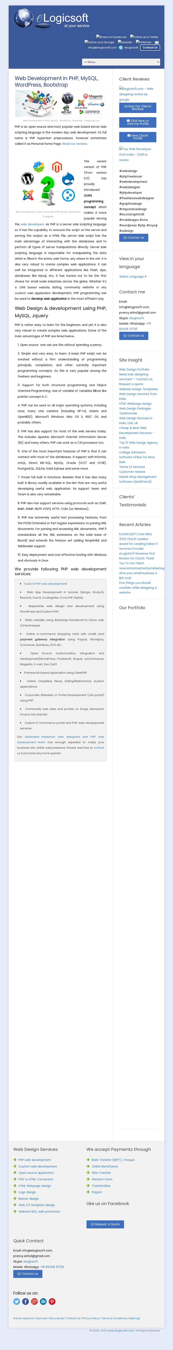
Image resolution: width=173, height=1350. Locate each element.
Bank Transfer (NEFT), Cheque (113, 1160)
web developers (32, 224)
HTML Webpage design (135, 404)
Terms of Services (132, 467)
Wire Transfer (101, 1173)
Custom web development (38, 1167)
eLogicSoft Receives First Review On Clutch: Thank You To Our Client (137, 558)
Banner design (29, 1199)
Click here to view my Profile (138, 122)
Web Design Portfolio (134, 370)
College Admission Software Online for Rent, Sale (137, 457)
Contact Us (150, 48)
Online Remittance (105, 1167)
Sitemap (134, 1318)
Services (41, 1318)
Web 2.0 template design (37, 1205)
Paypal (96, 1192)
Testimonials (128, 413)
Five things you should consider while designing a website (138, 588)
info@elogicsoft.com (102, 48)
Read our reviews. (75, 144)
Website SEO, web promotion (39, 1212)
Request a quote (131, 384)
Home (17, 1318)
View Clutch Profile (139, 137)
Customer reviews (132, 472)
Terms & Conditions (114, 1318)
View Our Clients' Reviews (140, 107)
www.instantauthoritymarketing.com (145, 568)
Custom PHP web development (45, 584)
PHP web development (35, 1160)
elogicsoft (131, 48)
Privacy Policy (91, 1318)
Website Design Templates (138, 389)
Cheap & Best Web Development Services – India (136, 433)
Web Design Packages (135, 409)
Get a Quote (56, 1318)
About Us (28, 1318)
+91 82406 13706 (52, 1267)
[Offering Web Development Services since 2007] (52, 19)
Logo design (27, 1192)
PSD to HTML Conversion (36, 1179)
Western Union (102, 1179)
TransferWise (101, 1186)
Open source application (36, 1173)
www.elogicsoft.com (121, 1330)
